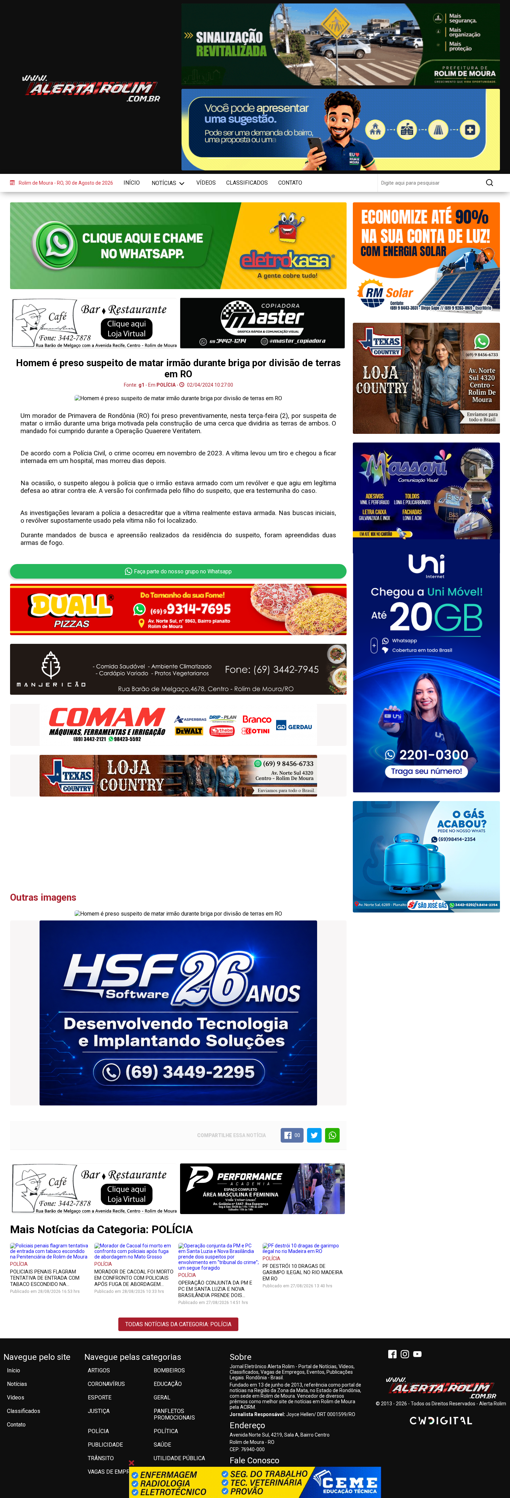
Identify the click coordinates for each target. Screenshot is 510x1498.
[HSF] (178, 1012)
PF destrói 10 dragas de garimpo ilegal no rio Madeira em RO (303, 1272)
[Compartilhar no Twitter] (314, 1135)
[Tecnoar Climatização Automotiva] (94, 324)
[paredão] (178, 776)
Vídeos (206, 182)
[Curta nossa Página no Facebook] (393, 1355)
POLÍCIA (19, 1264)
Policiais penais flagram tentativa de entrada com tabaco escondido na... (44, 1278)
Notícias (165, 183)
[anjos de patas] (178, 670)
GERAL (162, 1397)
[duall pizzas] (178, 609)
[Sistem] (426, 665)
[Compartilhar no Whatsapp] (332, 1135)
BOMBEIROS (169, 1370)
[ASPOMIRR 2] (262, 323)
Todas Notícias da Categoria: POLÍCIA (178, 1324)
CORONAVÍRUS (106, 1384)
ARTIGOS (99, 1370)
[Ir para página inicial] (91, 88)
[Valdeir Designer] (426, 486)
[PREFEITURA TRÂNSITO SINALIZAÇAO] (340, 44)
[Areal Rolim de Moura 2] (94, 1188)
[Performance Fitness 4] (262, 1188)
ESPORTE (99, 1397)
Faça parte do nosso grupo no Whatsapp (183, 571)
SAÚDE (162, 1444)
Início (132, 182)
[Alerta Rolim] (440, 1388)
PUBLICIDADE (105, 1444)
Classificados (247, 182)
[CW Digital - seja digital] (441, 1420)
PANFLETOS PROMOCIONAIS (174, 1414)
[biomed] (178, 725)
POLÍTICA (166, 1431)
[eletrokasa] (178, 245)
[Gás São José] (426, 856)
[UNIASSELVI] (255, 1482)
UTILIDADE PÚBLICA (179, 1458)
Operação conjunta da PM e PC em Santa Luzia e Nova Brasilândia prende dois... (215, 1289)
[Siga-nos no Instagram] (406, 1355)
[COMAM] (426, 258)
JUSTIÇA (99, 1411)
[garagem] (426, 378)
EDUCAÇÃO (168, 1384)
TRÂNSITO (101, 1458)
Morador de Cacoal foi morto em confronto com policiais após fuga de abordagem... (133, 1278)
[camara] (340, 129)
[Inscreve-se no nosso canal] (418, 1355)
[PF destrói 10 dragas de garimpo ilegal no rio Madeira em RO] (303, 1248)
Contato (290, 182)
